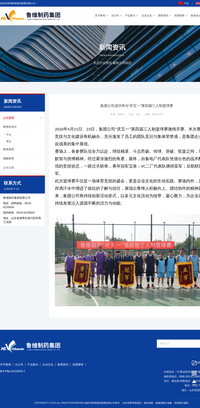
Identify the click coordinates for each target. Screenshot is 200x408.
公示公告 (8, 167)
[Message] (194, 363)
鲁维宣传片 (10, 126)
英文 (8, 141)
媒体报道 (8, 149)
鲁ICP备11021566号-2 (12, 371)
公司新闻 (8, 117)
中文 (186, 3)
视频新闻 (8, 158)
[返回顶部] (194, 383)
